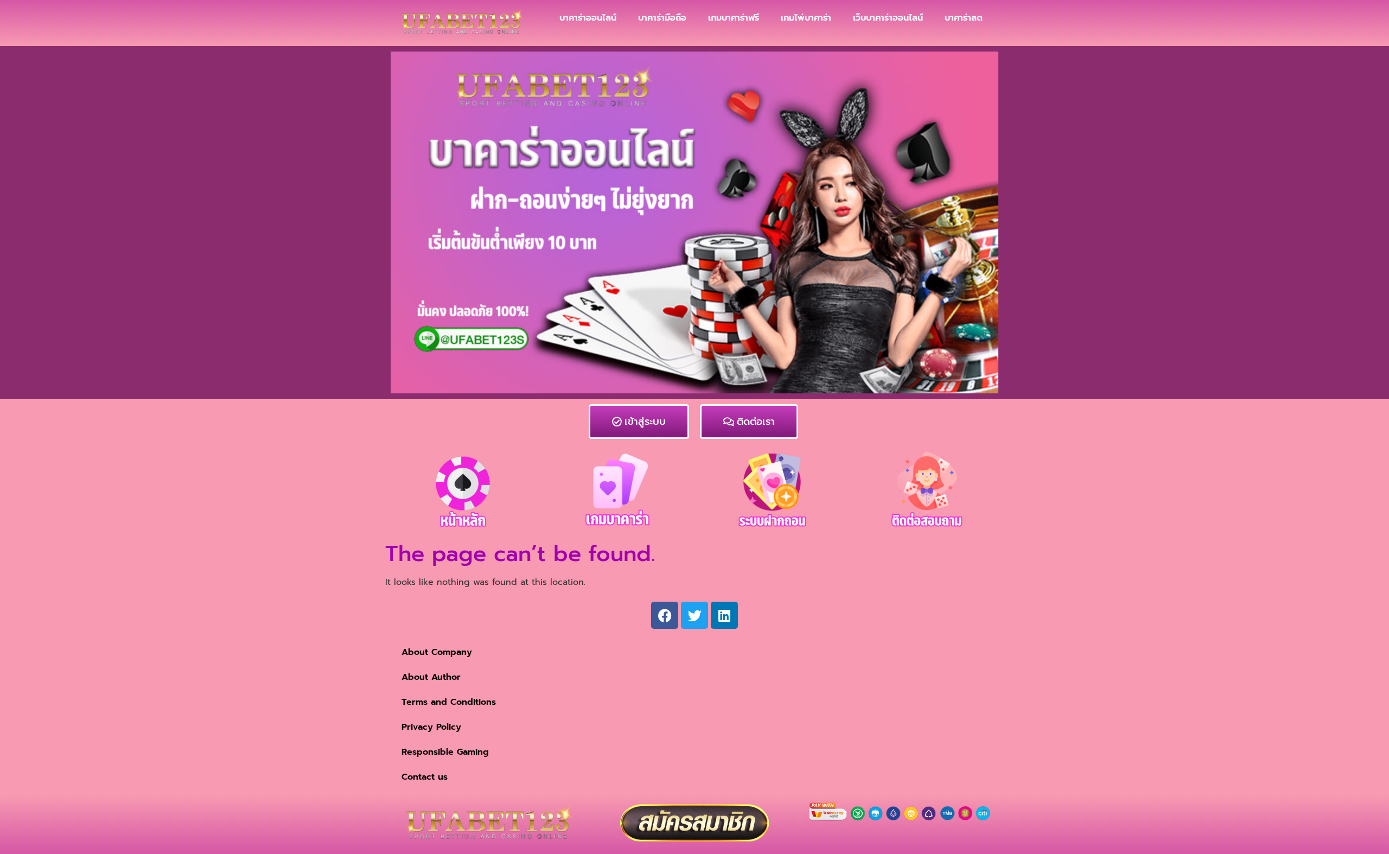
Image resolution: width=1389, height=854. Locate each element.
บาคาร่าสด (964, 17)
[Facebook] (664, 615)
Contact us (425, 776)
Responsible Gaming (445, 752)
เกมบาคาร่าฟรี (733, 17)
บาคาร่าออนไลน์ (587, 17)
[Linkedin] (724, 615)
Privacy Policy (431, 727)
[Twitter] (694, 615)
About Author (431, 677)
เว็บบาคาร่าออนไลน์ (888, 17)
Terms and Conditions (449, 702)
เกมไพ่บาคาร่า (806, 17)
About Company (437, 652)
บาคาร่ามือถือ (662, 17)
